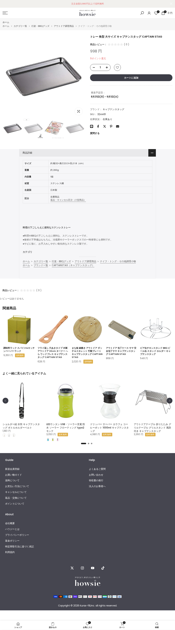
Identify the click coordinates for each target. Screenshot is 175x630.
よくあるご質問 (97, 469)
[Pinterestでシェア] (111, 126)
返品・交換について (16, 498)
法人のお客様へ (97, 486)
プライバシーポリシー (17, 535)
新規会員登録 (12, 469)
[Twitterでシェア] (104, 126)
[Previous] (5, 401)
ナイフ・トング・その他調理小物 (118, 261)
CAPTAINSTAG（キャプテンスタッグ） (73, 265)
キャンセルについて (16, 492)
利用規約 (10, 552)
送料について (12, 480)
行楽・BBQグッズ (40, 26)
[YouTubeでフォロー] (92, 568)
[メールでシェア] (117, 126)
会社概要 (10, 523)
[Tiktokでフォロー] (102, 568)
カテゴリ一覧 (20, 26)
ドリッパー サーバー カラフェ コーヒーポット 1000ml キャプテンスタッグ (109, 428)
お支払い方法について (17, 486)
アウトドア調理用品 (64, 26)
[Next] (169, 401)
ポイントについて (14, 503)
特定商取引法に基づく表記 (19, 546)
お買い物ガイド (13, 474)
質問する (95, 133)
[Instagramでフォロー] (82, 568)
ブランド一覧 (41, 265)
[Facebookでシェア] (98, 126)
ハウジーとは (12, 529)
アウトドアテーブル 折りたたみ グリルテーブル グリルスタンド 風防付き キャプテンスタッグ (152, 428)
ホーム (6, 22)
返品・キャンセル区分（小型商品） (68, 200)
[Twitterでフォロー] (72, 568)
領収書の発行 (96, 480)
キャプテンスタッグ (113, 109)
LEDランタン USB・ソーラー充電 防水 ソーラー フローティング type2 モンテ (65, 428)
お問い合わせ (96, 474)
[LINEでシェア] (91, 126)
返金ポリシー (12, 540)
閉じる (4, 3)
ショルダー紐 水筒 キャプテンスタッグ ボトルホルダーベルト (21, 426)
